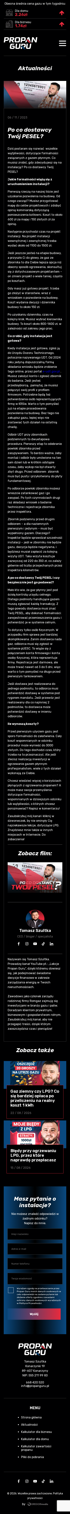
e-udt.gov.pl (51, 371)
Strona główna (31, 1417)
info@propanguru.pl (35, 1386)
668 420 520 (35, 1382)
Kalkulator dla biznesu (36, 1432)
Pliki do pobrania (32, 1457)
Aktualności (29, 1424)
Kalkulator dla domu (35, 1439)
